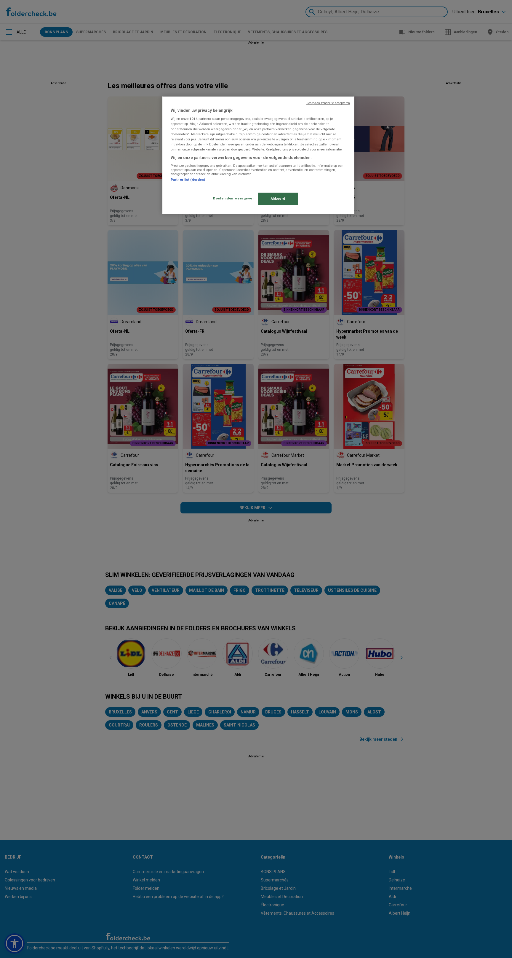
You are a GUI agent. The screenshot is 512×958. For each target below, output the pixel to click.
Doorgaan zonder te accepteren (328, 103)
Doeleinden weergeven (234, 198)
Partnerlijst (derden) (188, 179)
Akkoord (278, 198)
